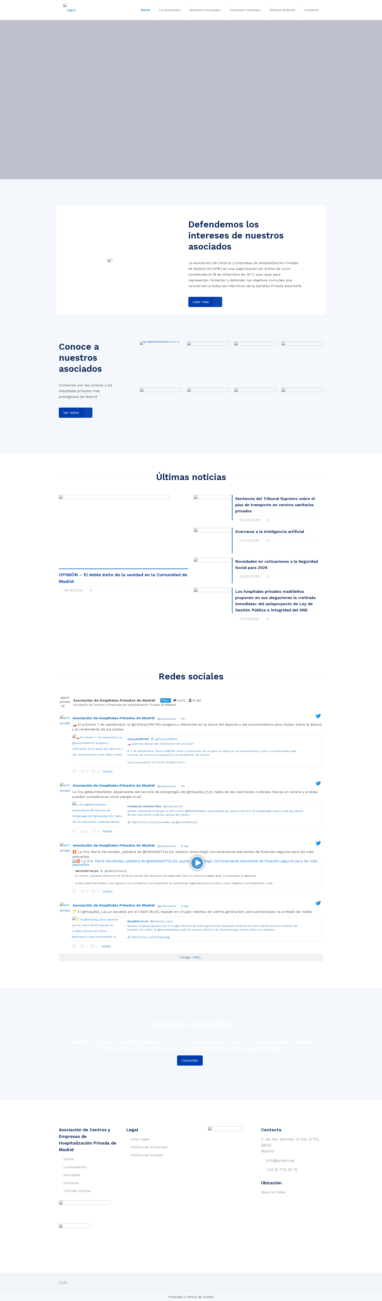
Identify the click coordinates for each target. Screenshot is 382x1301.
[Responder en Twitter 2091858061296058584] (75, 772)
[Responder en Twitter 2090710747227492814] (75, 946)
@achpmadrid (166, 718)
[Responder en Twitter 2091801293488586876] (75, 832)
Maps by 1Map (273, 1192)
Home (68, 1159)
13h (183, 718)
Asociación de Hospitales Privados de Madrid (114, 718)
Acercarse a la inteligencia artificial (269, 531)
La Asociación (75, 1167)
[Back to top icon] (318, 1282)
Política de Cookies (147, 1155)
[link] (161, 343)
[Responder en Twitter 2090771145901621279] (75, 892)
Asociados (71, 1175)
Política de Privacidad (149, 1147)
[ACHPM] (69, 10)
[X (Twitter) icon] (307, 1283)
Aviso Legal (140, 1139)
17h (183, 786)
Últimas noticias (77, 1191)
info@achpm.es (280, 1160)
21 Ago (185, 846)
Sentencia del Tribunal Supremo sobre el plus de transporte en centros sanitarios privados (275, 504)
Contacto (71, 1183)
